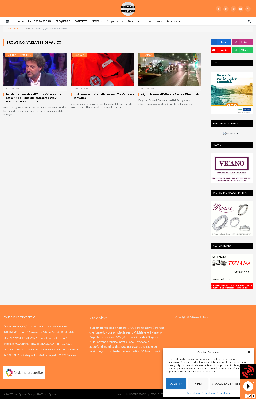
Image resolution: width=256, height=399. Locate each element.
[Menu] (7, 21)
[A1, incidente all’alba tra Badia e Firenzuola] (169, 69)
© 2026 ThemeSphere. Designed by (22, 394)
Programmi (113, 21)
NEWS (95, 21)
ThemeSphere (49, 394)
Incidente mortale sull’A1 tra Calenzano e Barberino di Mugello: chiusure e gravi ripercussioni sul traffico (33, 98)
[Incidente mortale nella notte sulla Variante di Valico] (102, 69)
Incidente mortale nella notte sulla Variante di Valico (103, 96)
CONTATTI (81, 21)
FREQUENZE (63, 21)
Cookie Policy (193, 392)
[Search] (249, 21)
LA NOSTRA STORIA (39, 21)
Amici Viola (173, 21)
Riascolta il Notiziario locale (145, 21)
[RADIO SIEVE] (128, 8)
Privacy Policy (208, 392)
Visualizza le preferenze (230, 383)
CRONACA (79, 54)
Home (20, 21)
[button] (249, 352)
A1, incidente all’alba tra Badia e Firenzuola (170, 94)
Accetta (176, 383)
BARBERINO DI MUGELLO (19, 54)
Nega (198, 383)
